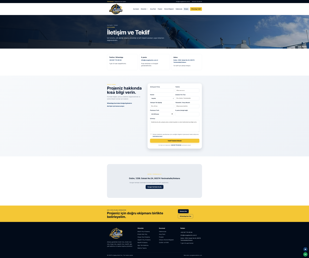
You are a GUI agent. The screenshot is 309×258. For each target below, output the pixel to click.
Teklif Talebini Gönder (175, 141)
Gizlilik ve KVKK (164, 242)
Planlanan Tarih (154, 110)
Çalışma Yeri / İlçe (180, 94)
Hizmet (152, 94)
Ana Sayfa (136, 9)
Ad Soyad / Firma (155, 87)
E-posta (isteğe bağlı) (181, 110)
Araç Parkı (153, 9)
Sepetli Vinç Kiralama (144, 240)
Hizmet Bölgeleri (169, 9)
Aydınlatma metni (157, 136)
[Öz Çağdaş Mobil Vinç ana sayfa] (115, 9)
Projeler (160, 9)
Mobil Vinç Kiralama (144, 231)
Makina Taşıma (142, 248)
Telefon (177, 87)
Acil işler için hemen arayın (115, 106)
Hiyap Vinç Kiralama (144, 237)
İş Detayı (152, 118)
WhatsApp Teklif (196, 9)
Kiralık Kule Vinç (142, 234)
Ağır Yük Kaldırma (143, 245)
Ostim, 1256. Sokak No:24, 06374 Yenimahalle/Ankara (190, 239)
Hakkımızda (179, 9)
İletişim (186, 9)
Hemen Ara (183, 211)
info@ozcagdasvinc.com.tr (183, 1)
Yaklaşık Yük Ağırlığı (156, 102)
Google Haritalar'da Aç (154, 187)
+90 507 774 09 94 (197, 1)
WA (305, 254)
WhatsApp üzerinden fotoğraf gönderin (119, 103)
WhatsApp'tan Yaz (185, 216)
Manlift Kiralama (142, 242)
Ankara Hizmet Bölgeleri (166, 240)
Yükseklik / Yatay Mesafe (182, 102)
